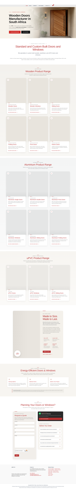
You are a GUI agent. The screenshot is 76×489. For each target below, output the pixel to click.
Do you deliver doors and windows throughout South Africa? (49, 442)
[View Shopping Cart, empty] (53, 6)
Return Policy (50, 473)
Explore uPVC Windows (34, 299)
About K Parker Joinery (47, 354)
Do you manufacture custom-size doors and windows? (48, 429)
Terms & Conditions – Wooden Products (54, 468)
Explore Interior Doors (56, 150)
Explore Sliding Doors (55, 112)
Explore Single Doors (12, 205)
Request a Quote (47, 351)
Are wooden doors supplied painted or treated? (47, 446)
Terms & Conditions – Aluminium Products (54, 469)
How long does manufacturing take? (45, 439)
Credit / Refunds (50, 474)
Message (16, 435)
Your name (16, 421)
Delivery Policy (50, 475)
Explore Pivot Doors (33, 150)
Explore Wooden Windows (34, 112)
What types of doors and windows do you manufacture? (48, 432)
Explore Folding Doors (12, 150)
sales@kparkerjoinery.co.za (34, 474)
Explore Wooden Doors (12, 112)
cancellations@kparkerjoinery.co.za (35, 475)
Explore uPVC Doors (11, 299)
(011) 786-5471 (32, 473)
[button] (31, 6)
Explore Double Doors (34, 205)
